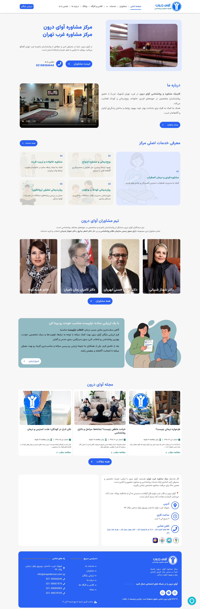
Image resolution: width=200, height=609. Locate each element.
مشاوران (123, 6)
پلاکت (124, 599)
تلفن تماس (163, 526)
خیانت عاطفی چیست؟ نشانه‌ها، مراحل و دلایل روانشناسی (102, 431)
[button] (20, 264)
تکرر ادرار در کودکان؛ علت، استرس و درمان (49, 429)
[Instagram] (175, 593)
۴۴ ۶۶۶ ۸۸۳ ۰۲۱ (162, 530)
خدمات (113, 6)
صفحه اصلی (135, 6)
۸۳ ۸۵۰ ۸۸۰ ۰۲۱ (128, 530)
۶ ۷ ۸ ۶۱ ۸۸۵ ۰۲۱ (145, 530)
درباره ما (75, 6)
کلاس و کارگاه (96, 6)
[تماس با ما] (59, 63)
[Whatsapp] (162, 593)
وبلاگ (84, 6)
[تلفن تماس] (175, 529)
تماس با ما (63, 6)
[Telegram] (168, 593)
